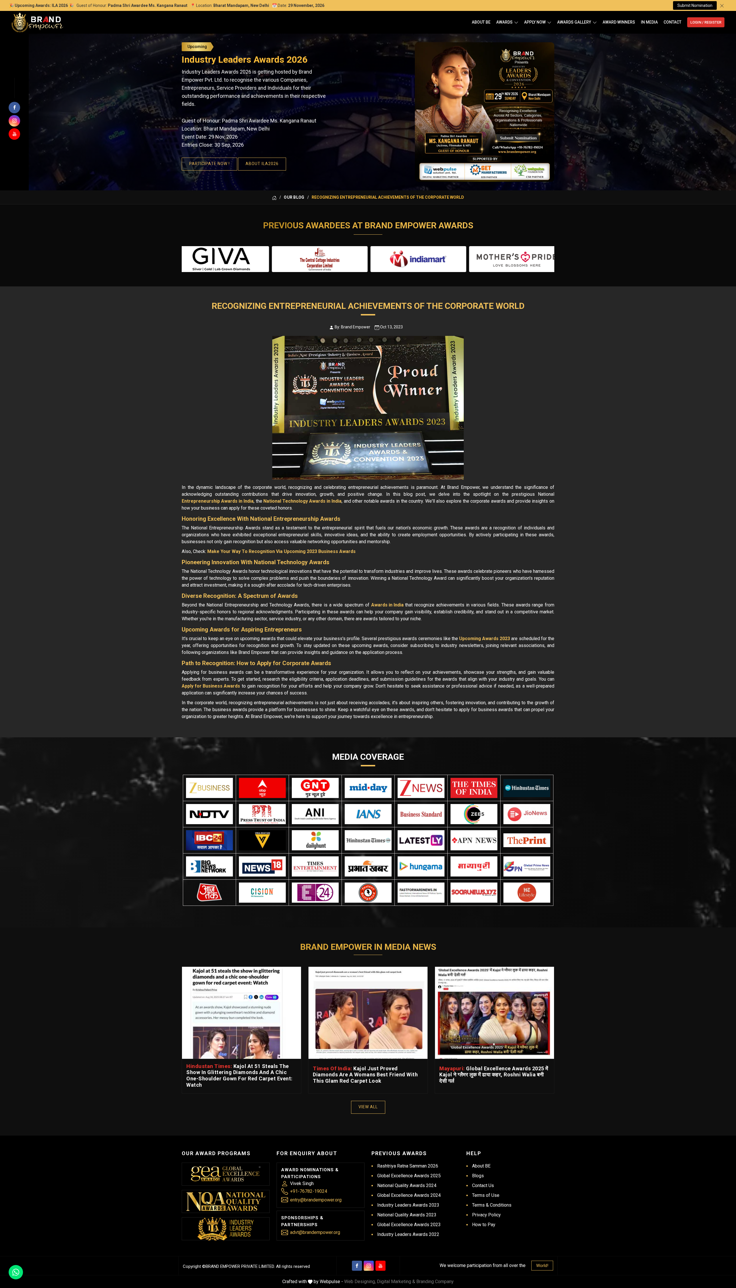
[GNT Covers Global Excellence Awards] (315, 788)
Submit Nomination (694, 5)
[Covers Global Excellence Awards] (526, 788)
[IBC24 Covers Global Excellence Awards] (209, 840)
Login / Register (705, 22)
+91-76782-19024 (308, 1191)
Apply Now (535, 22)
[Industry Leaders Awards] (225, 1228)
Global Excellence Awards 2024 (409, 1195)
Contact (672, 22)
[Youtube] (380, 1266)
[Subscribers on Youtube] (14, 134)
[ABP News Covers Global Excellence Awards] (262, 788)
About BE (481, 22)
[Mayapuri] (474, 866)
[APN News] (474, 840)
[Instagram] (369, 1266)
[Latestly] (421, 840)
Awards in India (387, 605)
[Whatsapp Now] (16, 1272)
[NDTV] (209, 814)
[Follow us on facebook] (14, 107)
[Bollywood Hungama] (421, 866)
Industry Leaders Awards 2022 (408, 1234)
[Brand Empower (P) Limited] (37, 22)
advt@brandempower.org (315, 1232)
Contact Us (483, 1185)
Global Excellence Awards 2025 (409, 1175)
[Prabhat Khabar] (368, 866)
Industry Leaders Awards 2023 (408, 1205)
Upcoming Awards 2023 (484, 638)
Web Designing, (360, 1281)
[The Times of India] (474, 788)
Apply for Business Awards (211, 686)
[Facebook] (357, 1266)
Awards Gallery (574, 22)
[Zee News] (421, 788)
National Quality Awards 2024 (406, 1185)
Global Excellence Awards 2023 (409, 1224)
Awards (504, 22)
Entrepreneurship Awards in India (218, 501)
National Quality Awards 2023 (406, 1215)
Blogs (478, 1175)
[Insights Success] (315, 893)
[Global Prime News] (526, 866)
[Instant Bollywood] (368, 893)
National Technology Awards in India (302, 501)
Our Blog (294, 197)
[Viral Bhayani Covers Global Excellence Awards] (262, 840)
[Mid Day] (368, 788)
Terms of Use (485, 1195)
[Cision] (262, 893)
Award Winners (619, 22)
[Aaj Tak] (209, 893)
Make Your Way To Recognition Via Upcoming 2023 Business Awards (281, 551)
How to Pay (483, 1224)
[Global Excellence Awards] (226, 1174)
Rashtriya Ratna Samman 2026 (407, 1166)
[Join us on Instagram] (14, 121)
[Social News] (474, 893)
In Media (649, 22)
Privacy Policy (486, 1215)
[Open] (516, 22)
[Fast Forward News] (421, 893)
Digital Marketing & (396, 1281)
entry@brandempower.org (316, 1200)
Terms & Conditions (491, 1205)
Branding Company (435, 1281)
